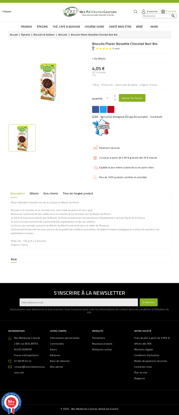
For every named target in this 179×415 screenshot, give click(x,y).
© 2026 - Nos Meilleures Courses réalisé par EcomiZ (89, 409)
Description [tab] (17, 193)
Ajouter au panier (132, 98)
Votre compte (58, 331)
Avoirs (53, 349)
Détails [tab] (34, 193)
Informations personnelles (65, 338)
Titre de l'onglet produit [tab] (78, 193)
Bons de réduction (60, 361)
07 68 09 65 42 (22, 361)
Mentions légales (143, 349)
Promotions (98, 338)
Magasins (139, 378)
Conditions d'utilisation (147, 355)
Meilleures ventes (102, 349)
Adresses (55, 355)
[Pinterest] (110, 109)
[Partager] (95, 109)
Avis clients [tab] (50, 193)
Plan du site (140, 372)
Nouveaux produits (102, 343)
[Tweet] (103, 109)
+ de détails (99, 58)
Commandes (57, 343)
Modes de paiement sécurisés (150, 361)
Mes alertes (56, 366)
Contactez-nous (143, 366)
